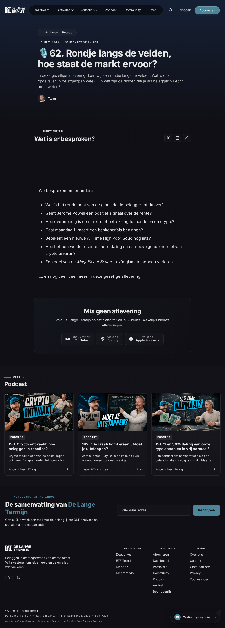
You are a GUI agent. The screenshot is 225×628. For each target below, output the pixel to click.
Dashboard (161, 560)
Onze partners (200, 567)
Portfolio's (160, 567)
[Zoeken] (171, 10)
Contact (195, 560)
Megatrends (125, 573)
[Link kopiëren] (187, 138)
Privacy (195, 573)
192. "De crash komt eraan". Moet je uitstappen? (112, 446)
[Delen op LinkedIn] (177, 138)
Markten (122, 567)
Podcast (67, 32)
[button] (195, 617)
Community (161, 573)
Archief (158, 585)
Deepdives (123, 554)
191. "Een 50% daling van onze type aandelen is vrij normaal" (183, 446)
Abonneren (161, 554)
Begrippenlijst (162, 591)
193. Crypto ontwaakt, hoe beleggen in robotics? (32, 446)
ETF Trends (124, 560)
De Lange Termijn (28, 610)
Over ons (196, 554)
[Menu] (72, 10)
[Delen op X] (168, 138)
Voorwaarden (199, 579)
